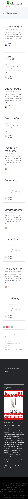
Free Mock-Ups (13, 269)
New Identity (12, 298)
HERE (22, 480)
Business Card (13, 88)
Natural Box (11, 239)
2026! (6, 347)
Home (14, 13)
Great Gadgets (13, 26)
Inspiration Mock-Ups (11, 57)
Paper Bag (11, 180)
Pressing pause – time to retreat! (13, 349)
